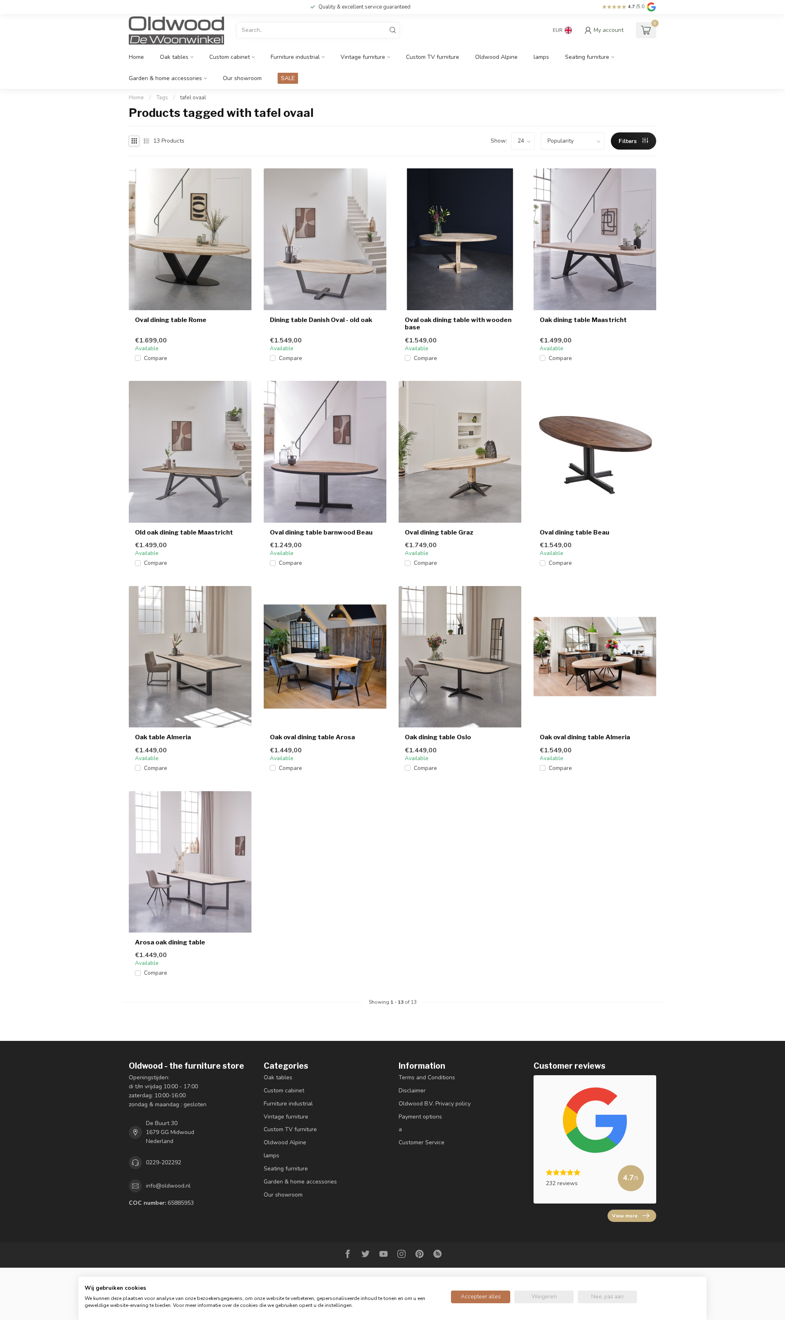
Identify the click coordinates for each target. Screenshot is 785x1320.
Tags (162, 97)
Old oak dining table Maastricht (184, 532)
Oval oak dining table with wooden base (458, 323)
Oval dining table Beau (574, 532)
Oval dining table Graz (439, 532)
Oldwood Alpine (496, 57)
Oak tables (174, 57)
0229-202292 (163, 1162)
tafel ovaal (193, 97)
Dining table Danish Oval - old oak (321, 320)
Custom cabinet (229, 57)
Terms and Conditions (427, 1077)
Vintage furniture (363, 57)
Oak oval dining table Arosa (312, 737)
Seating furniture (587, 57)
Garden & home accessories (165, 78)
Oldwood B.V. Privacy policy (435, 1103)
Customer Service (421, 1142)
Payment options (420, 1117)
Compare (155, 358)
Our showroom (242, 78)
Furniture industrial (295, 57)
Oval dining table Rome (170, 320)
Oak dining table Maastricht (583, 320)
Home (136, 57)
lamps (541, 57)
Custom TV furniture (432, 57)
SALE (288, 78)
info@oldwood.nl (168, 1186)
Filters (628, 141)
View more (624, 1216)
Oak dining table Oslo (438, 737)
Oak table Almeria (163, 737)
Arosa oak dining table (170, 942)
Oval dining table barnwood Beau (321, 532)
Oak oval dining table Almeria (585, 737)
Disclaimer (412, 1090)
